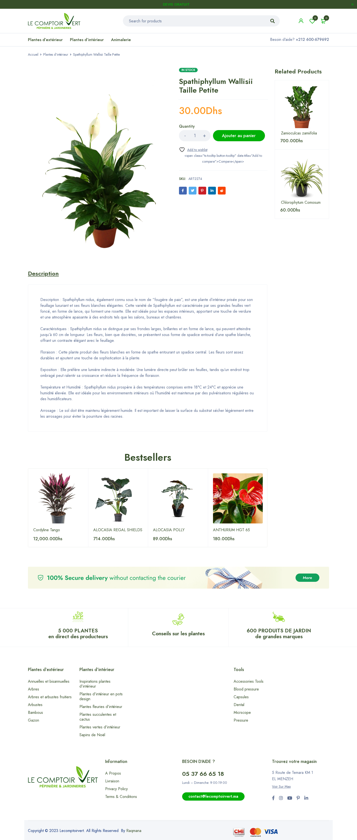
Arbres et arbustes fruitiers (50, 697)
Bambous (35, 712)
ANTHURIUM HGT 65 (231, 530)
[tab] (43, 273)
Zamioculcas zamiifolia (299, 133)
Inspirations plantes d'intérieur (94, 684)
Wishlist (315, 18)
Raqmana (133, 830)
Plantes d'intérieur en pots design (101, 696)
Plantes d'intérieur (55, 54)
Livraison (112, 781)
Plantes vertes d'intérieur (99, 727)
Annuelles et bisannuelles (48, 681)
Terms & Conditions (121, 796)
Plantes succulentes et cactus (97, 717)
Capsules (241, 697)
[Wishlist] (193, 150)
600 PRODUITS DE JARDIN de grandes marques (279, 633)
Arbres (33, 689)
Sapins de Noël (92, 735)
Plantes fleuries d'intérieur (100, 706)
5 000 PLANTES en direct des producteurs (78, 633)
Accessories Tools (249, 681)
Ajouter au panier (239, 136)
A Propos (113, 773)
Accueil (33, 54)
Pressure (241, 720)
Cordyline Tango (46, 530)
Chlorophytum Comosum (301, 202)
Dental (239, 704)
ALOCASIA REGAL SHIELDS (117, 530)
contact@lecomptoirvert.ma (213, 796)
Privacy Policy (116, 789)
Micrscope (242, 712)
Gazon (33, 720)
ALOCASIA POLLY (169, 530)
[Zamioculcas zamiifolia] (302, 107)
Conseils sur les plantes (178, 633)
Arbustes (35, 704)
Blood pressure (246, 689)
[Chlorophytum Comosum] (302, 176)
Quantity (187, 126)
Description (43, 273)
